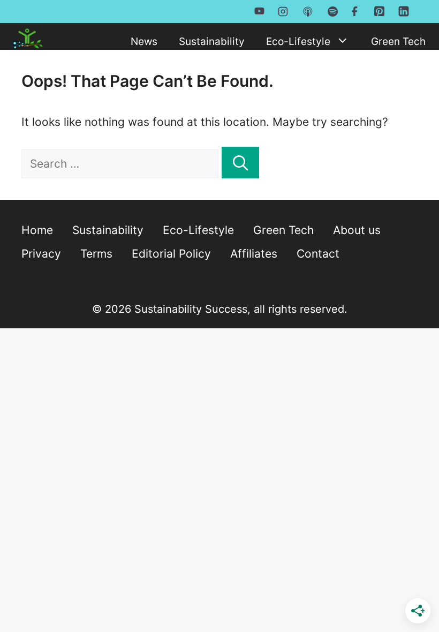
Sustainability (212, 41)
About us (357, 230)
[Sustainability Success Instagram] (283, 10)
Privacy (41, 253)
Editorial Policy (171, 253)
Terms (96, 253)
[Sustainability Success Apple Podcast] (307, 11)
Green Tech (398, 41)
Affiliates (253, 253)
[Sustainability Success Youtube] (259, 10)
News (144, 41)
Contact (318, 253)
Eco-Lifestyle (298, 41)
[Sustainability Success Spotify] (333, 10)
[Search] (240, 162)
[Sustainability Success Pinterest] (379, 13)
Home (37, 230)
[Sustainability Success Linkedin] (404, 14)
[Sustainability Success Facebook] (356, 10)
